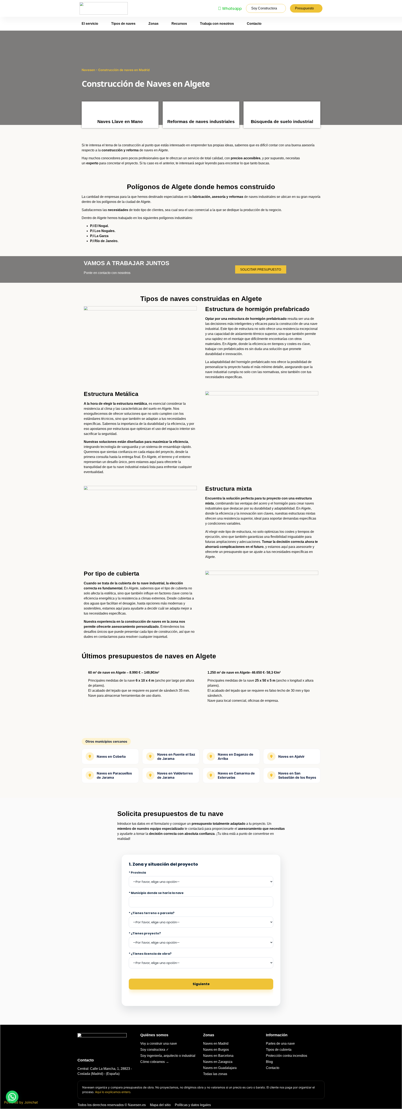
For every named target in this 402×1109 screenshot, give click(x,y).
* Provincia (137, 873)
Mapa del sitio (160, 1105)
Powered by (21, 1102)
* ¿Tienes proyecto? (145, 933)
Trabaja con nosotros (217, 23)
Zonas (153, 23)
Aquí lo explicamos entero (112, 1092)
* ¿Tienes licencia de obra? (150, 954)
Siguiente (201, 984)
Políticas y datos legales (193, 1105)
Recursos (179, 23)
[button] (12, 1097)
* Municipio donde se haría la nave (156, 893)
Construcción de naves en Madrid (123, 70)
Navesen (88, 70)
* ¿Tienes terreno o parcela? (151, 913)
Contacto (254, 23)
